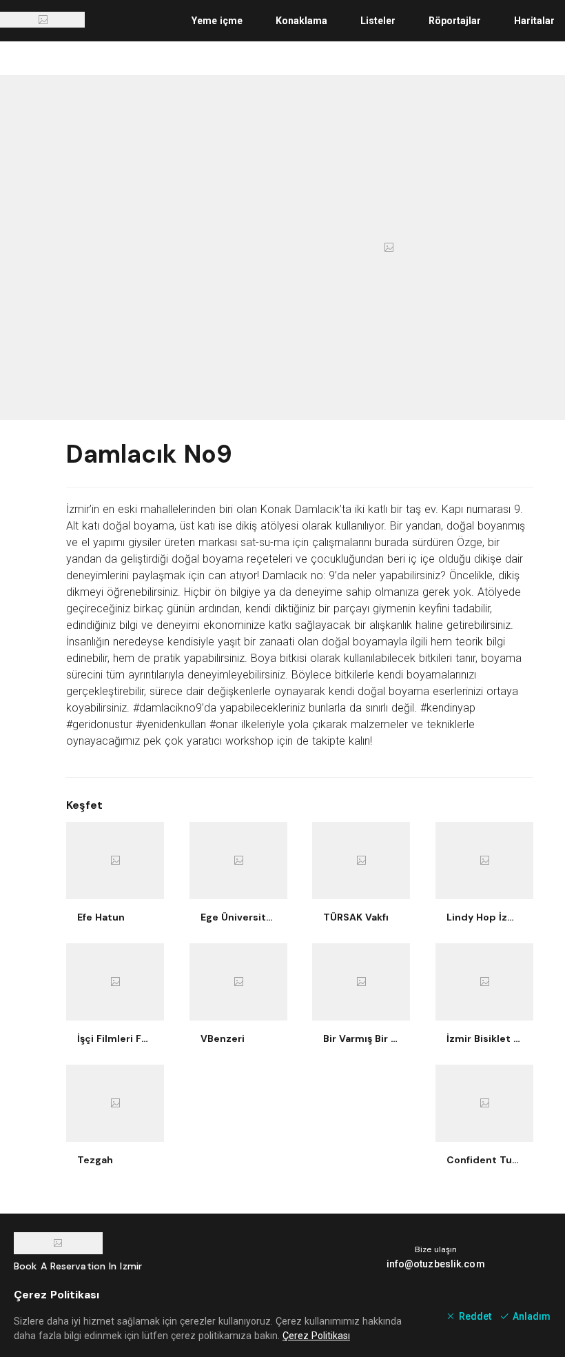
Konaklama (301, 20)
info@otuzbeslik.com (436, 1263)
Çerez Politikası (316, 1335)
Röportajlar (455, 20)
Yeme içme (217, 20)
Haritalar (534, 20)
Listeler (377, 20)
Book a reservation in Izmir (78, 1266)
